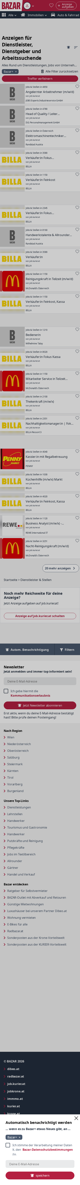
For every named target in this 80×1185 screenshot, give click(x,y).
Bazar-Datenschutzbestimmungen (48, 1150)
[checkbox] (40, 1149)
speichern (42, 1175)
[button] (76, 1118)
